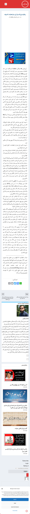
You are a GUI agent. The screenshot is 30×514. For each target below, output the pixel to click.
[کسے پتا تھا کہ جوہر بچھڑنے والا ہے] (15, 375)
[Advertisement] (15, 33)
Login (27, 463)
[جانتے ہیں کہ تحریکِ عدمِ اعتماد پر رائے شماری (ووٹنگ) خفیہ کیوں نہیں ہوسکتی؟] (15, 396)
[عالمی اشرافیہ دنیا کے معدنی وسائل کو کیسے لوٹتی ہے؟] (15, 440)
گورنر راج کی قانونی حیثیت (21, 428)
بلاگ (10, 17)
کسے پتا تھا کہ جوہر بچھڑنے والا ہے (18, 385)
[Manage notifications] (27, 511)
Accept (15, 499)
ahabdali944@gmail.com (17, 268)
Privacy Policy (15, 510)
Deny (15, 503)
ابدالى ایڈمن (19, 17)
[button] (2, 488)
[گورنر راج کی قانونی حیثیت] (15, 419)
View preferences (15, 507)
